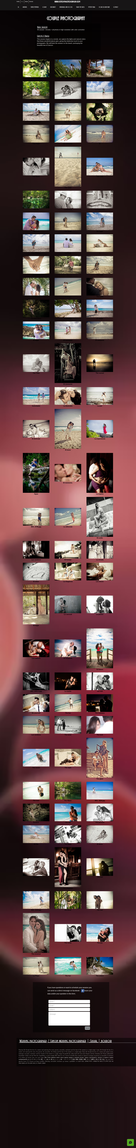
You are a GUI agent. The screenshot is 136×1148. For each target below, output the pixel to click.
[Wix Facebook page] (82, 990)
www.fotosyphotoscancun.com (67, 1)
